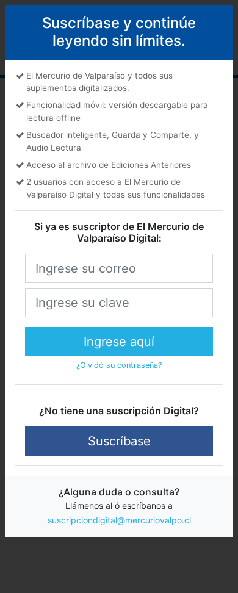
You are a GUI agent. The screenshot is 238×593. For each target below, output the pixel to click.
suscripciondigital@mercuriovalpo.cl (119, 520)
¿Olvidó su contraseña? (119, 365)
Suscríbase (119, 441)
